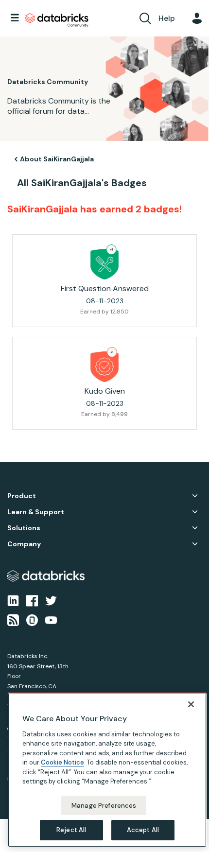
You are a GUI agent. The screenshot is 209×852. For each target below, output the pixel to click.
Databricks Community (56, 20)
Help (166, 18)
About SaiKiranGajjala (57, 159)
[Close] (191, 704)
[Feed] (13, 619)
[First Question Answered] (104, 261)
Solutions (23, 528)
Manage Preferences (103, 805)
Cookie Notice (62, 762)
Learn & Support (35, 512)
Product (21, 496)
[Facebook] (32, 599)
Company (24, 544)
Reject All (71, 830)
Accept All (143, 830)
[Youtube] (51, 619)
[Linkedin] (13, 599)
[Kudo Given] (104, 364)
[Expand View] (195, 495)
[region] (107, 770)
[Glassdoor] (32, 619)
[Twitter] (51, 599)
